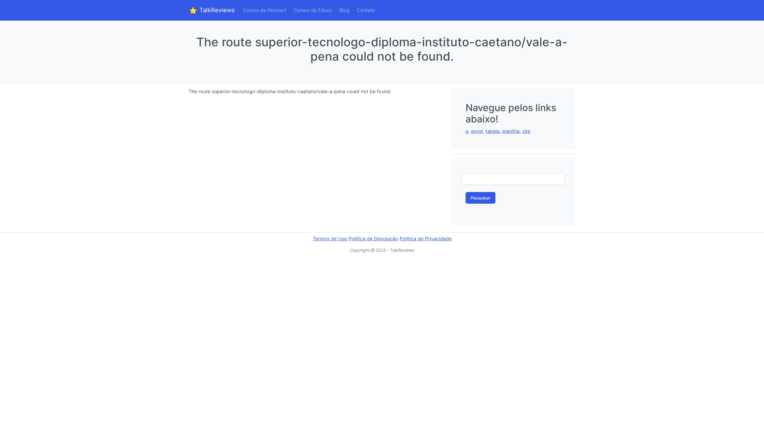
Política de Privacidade (426, 239)
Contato (366, 10)
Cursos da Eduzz (313, 10)
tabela (493, 131)
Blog (344, 10)
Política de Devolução (373, 239)
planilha (511, 131)
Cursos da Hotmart (264, 10)
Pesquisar (480, 197)
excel (477, 131)
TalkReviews (216, 10)
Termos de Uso (330, 239)
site (526, 131)
